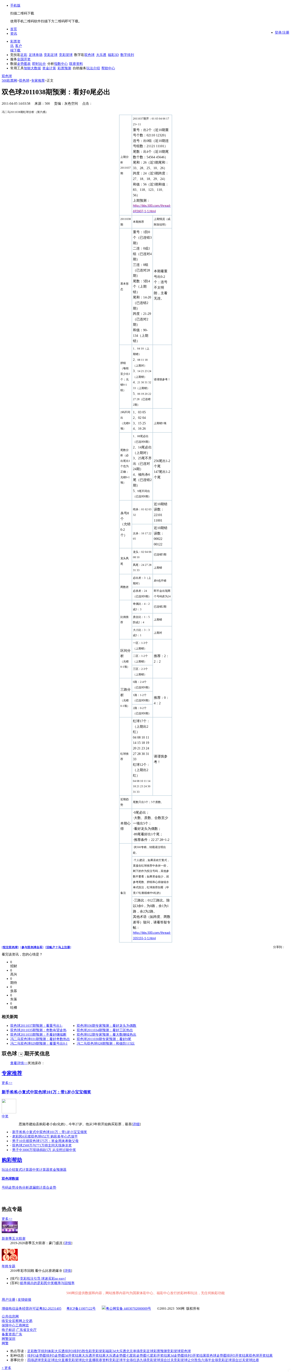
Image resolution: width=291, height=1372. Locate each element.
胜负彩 (87, 1351)
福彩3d (111, 1351)
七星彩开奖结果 (158, 1355)
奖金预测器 (57, 1169)
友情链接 (24, 1299)
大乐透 (101, 55)
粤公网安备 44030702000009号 (128, 1308)
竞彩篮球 (66, 55)
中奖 (5, 1116)
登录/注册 (282, 32)
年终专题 (8, 1266)
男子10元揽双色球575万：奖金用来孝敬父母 (45, 1141)
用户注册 (8, 1299)
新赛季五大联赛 (14, 1238)
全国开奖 (24, 59)
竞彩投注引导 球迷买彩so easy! (43, 1278)
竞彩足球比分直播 (54, 1360)
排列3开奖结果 (195, 1355)
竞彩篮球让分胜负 (187, 1360)
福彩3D (113, 55)
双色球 (89, 55)
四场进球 (34, 1360)
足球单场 (35, 55)
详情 (67, 1243)
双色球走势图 (216, 1355)
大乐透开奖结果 (94, 1355)
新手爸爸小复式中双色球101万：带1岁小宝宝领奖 (46, 1092)
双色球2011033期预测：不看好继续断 (38, 1034)
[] (10, 947)
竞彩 (95, 1351)
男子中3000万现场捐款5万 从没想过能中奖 (44, 1150)
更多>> (7, 1083)
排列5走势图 (55, 1355)
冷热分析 (22, 1187)
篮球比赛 (252, 1360)
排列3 (69, 1351)
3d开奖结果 (73, 1355)
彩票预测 (64, 68)
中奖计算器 (40, 1169)
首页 (13, 29)
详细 (136, 1124)
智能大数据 (32, 68)
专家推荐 (38, 80)
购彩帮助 (12, 1160)
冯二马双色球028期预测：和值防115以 (106, 1043)
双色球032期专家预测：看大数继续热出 (106, 1034)
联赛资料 (76, 64)
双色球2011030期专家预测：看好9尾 (104, 1039)
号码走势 (8, 1187)
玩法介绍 (93, 68)
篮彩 (102, 1351)
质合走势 (49, 1187)
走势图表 (24, 64)
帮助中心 (108, 68)
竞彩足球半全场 (121, 1360)
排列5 (77, 1351)
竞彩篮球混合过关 (160, 1360)
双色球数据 (10, 1178)
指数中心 (61, 64)
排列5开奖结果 (238, 1355)
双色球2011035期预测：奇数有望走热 (38, 1030)
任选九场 (140, 1360)
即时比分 (39, 64)
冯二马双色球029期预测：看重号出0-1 (39, 1043)
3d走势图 (177, 1355)
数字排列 (127, 55)
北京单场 (133, 1351)
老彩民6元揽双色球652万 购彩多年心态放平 (45, 1136)
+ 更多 (6, 1368)
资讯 (13, 33)
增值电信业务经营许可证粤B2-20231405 (31, 1308)
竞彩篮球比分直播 (81, 1360)
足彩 (23, 55)
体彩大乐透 (56, 1351)
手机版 (15, 5)
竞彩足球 (51, 55)
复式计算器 (23, 1169)
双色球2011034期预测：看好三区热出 (105, 1030)
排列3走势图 (36, 1355)
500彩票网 (9, 80)
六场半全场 (209, 1360)
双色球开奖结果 (261, 1355)
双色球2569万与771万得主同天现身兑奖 (42, 1145)
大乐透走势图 (116, 1355)
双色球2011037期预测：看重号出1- (36, 1025)
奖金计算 (49, 68)
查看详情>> (19, 1063)
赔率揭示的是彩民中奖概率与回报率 (47, 1283)
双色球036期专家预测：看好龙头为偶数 (106, 1025)
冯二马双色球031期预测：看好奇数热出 (40, 1039)
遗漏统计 (36, 1187)
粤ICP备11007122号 (81, 1308)
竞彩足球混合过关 (231, 1360)
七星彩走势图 (136, 1355)
